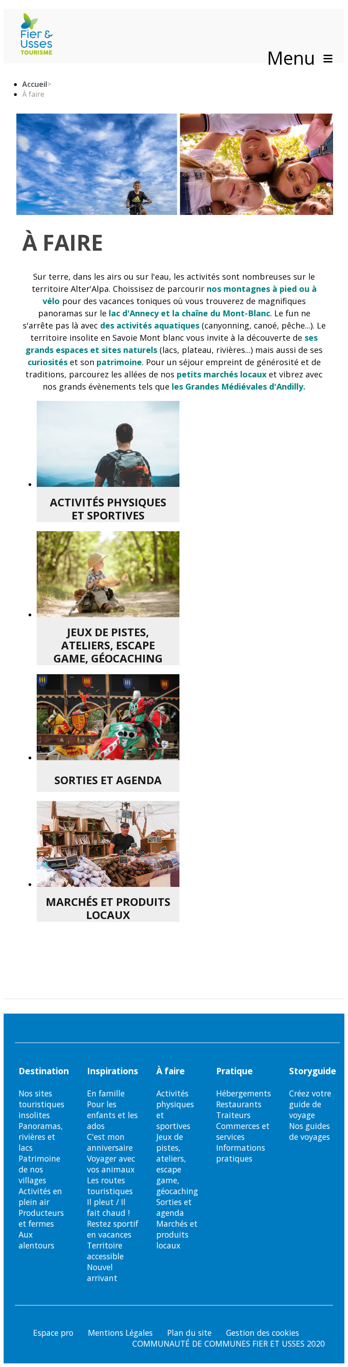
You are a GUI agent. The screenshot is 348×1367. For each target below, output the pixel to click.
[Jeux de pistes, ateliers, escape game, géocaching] (108, 574)
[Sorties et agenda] (108, 717)
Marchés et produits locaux (108, 908)
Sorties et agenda (108, 779)
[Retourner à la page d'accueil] (36, 35)
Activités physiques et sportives (108, 509)
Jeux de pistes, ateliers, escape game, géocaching (108, 645)
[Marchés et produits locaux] (108, 844)
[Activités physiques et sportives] (108, 444)
